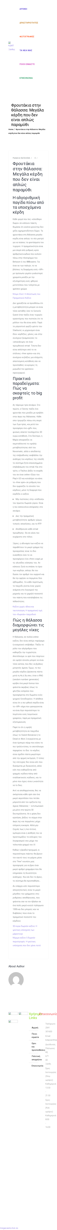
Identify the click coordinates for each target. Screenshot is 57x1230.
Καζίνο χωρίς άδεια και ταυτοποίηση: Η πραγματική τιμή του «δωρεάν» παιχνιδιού (27, 610)
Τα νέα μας (26, 50)
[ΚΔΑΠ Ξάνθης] (11, 48)
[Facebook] (41, 1133)
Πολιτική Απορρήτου (35, 1058)
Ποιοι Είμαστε (35, 1035)
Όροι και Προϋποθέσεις (35, 1046)
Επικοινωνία (26, 78)
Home (10, 129)
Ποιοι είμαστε (27, 64)
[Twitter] (43, 1138)
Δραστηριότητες (29, 23)
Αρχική (23, 9)
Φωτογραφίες (27, 36)
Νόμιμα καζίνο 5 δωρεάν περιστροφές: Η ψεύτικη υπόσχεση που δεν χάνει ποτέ (27, 941)
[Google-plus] (43, 1143)
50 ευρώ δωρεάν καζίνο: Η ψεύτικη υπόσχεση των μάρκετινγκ (25, 930)
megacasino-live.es (9, 1228)
